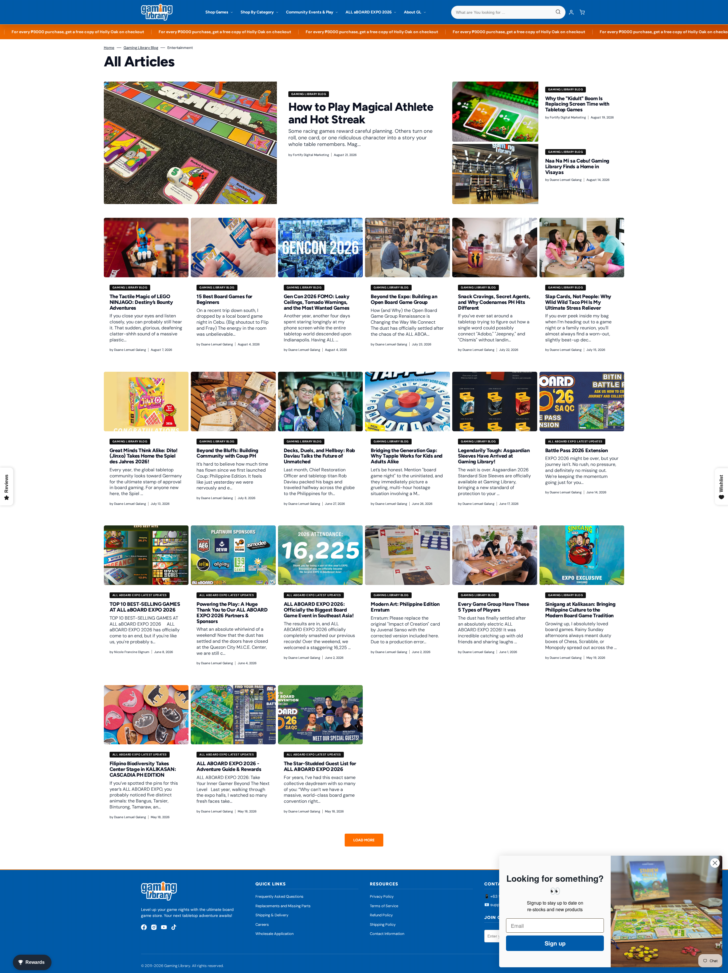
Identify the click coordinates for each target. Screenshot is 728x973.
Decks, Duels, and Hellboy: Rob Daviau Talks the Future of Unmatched (319, 456)
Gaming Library (177, 965)
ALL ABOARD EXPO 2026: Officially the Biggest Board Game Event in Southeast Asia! (319, 610)
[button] (582, 12)
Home (109, 47)
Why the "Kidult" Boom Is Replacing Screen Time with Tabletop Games (577, 104)
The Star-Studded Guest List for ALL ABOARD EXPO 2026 (320, 766)
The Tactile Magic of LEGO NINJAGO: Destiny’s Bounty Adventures (141, 302)
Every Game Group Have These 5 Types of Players (493, 607)
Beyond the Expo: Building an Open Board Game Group (404, 299)
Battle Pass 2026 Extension (576, 450)
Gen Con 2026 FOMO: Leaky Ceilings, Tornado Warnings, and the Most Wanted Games (317, 302)
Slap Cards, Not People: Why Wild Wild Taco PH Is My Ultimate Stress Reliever (578, 302)
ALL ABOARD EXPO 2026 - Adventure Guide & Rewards (229, 766)
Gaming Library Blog (141, 47)
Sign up (555, 943)
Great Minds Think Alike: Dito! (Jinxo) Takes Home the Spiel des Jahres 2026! (144, 456)
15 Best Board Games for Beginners (224, 299)
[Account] (571, 12)
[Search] (558, 12)
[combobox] (508, 12)
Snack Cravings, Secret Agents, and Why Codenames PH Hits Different (494, 302)
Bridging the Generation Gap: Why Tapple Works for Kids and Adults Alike (407, 456)
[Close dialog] (715, 863)
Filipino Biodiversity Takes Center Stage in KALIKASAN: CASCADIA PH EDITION (143, 769)
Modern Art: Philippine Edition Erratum (405, 607)
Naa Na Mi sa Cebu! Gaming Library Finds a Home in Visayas (577, 166)
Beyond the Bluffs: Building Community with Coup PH (227, 453)
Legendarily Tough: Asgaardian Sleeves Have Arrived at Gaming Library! (494, 456)
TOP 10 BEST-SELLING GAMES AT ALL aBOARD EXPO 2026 (145, 607)
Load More (364, 840)
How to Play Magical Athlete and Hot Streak (360, 113)
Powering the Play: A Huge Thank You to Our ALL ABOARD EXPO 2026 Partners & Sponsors (232, 612)
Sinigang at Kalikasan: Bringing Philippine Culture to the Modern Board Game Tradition (580, 610)
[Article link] (277, 143)
